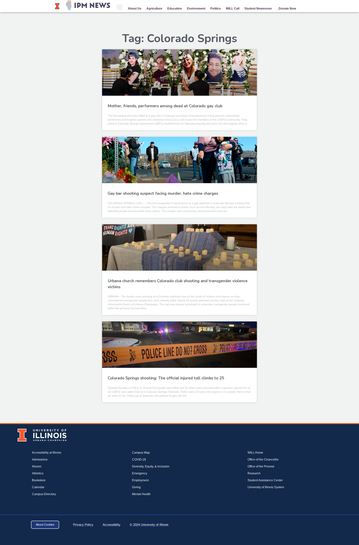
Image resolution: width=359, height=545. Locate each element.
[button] (119, 7)
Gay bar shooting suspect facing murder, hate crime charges (163, 193)
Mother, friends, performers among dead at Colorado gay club (165, 106)
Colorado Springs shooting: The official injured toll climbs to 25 (166, 378)
